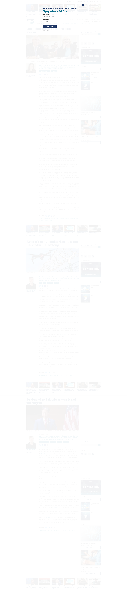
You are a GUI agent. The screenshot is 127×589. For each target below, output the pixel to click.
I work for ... (47, 19)
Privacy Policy (46, 30)
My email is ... (47, 14)
